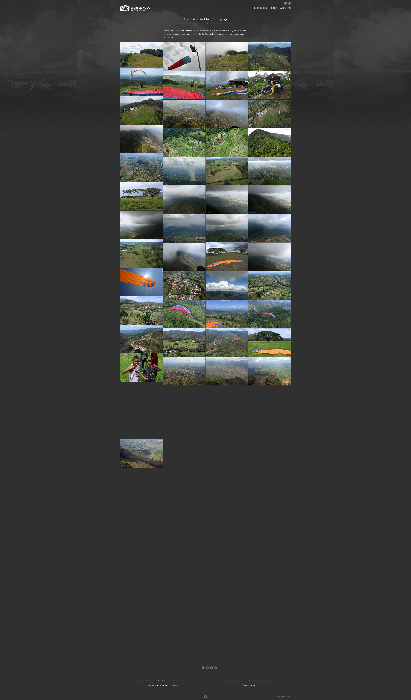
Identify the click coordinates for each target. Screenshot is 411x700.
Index (274, 8)
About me (285, 8)
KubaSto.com (286, 697)
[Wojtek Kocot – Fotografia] (136, 8)
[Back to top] (205, 696)
